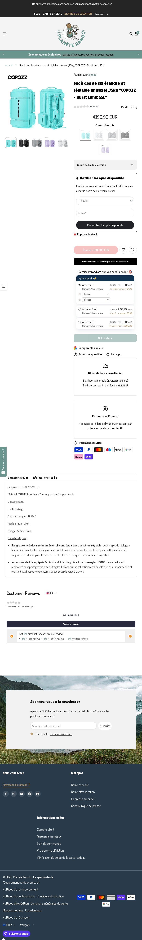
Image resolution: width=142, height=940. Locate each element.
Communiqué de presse (86, 806)
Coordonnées (33, 910)
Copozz (91, 74)
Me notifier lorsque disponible (105, 225)
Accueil (9, 65)
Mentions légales (13, 910)
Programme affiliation (50, 850)
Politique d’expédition (16, 903)
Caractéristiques (18, 477)
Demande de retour (49, 836)
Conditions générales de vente (49, 903)
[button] (86, 107)
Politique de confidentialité (19, 896)
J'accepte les (53, 734)
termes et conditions (61, 734)
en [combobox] (51, 593)
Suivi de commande (49, 843)
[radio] (105, 289)
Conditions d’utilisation (50, 896)
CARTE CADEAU (52, 13)
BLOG (37, 13)
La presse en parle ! (83, 799)
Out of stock (105, 338)
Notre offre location (83, 792)
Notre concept (79, 785)
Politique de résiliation (16, 917)
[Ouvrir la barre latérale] (3, 286)
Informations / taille (45, 477)
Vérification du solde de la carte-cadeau (61, 857)
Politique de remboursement (20, 889)
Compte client (45, 829)
